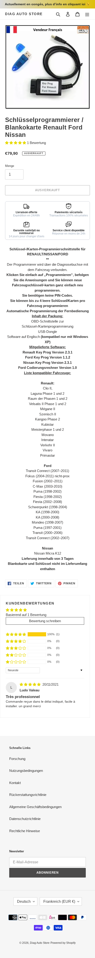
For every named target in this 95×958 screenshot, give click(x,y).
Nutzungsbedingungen (26, 771)
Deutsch (24, 901)
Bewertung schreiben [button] (45, 621)
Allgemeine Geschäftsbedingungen (35, 807)
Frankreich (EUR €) (59, 901)
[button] (16, 143)
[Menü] (87, 14)
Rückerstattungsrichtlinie (27, 795)
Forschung (17, 759)
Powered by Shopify (63, 942)
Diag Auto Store (24, 14)
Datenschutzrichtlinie (25, 819)
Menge (9, 166)
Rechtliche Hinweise (24, 831)
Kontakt (15, 783)
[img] (31, 684)
